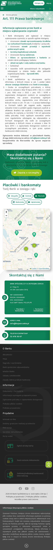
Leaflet (33, 268)
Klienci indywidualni (37, 8)
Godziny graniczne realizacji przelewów (19, 424)
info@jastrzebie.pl (38, 138)
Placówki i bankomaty (19, 310)
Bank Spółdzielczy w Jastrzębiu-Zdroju (29, 494)
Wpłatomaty (35, 202)
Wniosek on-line (9, 420)
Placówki (41, 196)
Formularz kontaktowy (38, 310)
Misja (5, 359)
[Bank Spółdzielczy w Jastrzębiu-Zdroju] (11, 3)
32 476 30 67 (16, 337)
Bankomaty (19, 202)
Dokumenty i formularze (13, 391)
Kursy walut (8, 436)
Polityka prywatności (11, 408)
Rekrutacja (7, 428)
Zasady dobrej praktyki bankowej (16, 380)
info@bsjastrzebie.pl (19, 324)
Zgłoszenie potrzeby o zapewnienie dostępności (22, 400)
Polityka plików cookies (12, 404)
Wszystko (14, 196)
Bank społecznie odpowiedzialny (16, 367)
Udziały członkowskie (11, 376)
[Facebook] (20, 488)
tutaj (4, 536)
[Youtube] (26, 488)
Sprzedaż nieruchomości (13, 432)
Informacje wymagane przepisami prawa (20, 396)
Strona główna (11, 15)
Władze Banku (8, 372)
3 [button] (34, 245)
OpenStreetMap (44, 268)
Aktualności (7, 355)
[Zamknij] (26, 546)
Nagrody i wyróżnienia (12, 363)
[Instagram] (33, 488)
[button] (20, 223)
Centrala (28, 196)
